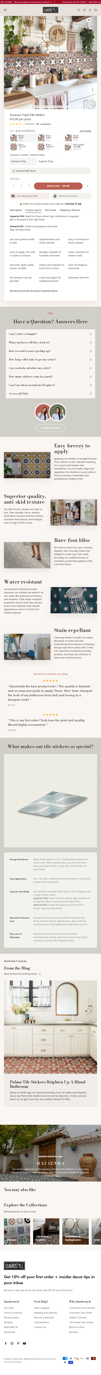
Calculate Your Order (80, 1312)
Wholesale (9, 1332)
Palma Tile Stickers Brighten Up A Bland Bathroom (47, 1084)
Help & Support (42, 1307)
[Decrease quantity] (13, 185)
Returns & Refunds (44, 1317)
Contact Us (40, 1327)
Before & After (76, 1327)
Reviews (8, 1322)
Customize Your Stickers (82, 1307)
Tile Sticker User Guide (81, 1322)
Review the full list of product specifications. (34, 290)
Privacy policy (11, 1317)
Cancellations (41, 1322)
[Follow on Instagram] (12, 1343)
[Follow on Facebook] (5, 1343)
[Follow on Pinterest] (18, 1343)
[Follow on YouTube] (24, 1343)
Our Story (9, 1307)
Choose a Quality (27, 154)
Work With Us (11, 1327)
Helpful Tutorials (78, 1317)
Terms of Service (13, 1312)
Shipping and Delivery (46, 1312)
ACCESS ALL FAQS (50, 427)
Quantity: (15, 178)
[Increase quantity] (29, 185)
